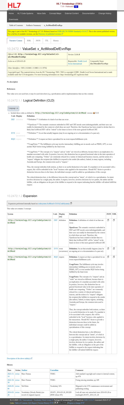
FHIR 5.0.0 (87, 400)
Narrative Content (15, 41)
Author (24, 370)
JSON (38, 41)
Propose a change (74, 403)
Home (11, 13)
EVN (13, 133)
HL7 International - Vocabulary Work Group (35, 400)
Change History (104, 13)
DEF (13, 119)
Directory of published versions (49, 34)
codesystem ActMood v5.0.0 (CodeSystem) (53, 204)
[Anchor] (73, 48)
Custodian (54, 370)
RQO (13, 139)
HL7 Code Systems (25, 13)
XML (29, 41)
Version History (44, 403)
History (56, 41)
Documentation (88, 13)
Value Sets (41, 13)
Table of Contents (21, 403)
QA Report (33, 403)
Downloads (13, 19)
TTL (46, 41)
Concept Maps (55, 13)
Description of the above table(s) (18, 358)
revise (17, 374)
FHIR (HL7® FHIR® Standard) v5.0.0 (71, 31)
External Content (72, 13)
